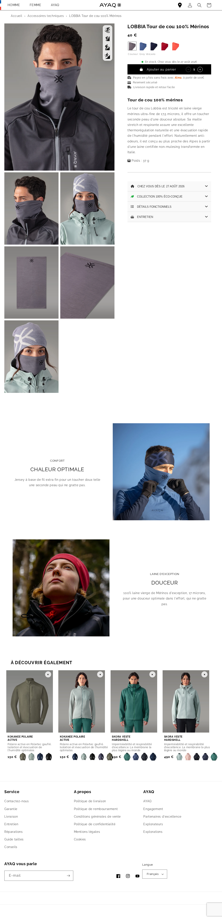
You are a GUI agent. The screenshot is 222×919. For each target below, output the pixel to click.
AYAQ (55, 5)
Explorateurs (153, 824)
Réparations (13, 831)
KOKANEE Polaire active (20, 738)
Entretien (11, 824)
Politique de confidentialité (95, 824)
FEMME (35, 5)
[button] (209, 5)
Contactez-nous (16, 801)
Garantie (10, 809)
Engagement (153, 809)
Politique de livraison (90, 801)
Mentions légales (87, 831)
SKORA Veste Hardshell (121, 738)
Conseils (10, 847)
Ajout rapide (43, 738)
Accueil (16, 16)
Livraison (11, 816)
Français (152, 874)
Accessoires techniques (46, 16)
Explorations (152, 831)
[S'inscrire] (68, 876)
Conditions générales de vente (97, 816)
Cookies (80, 839)
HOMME (14, 5)
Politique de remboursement (96, 809)
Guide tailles (14, 839)
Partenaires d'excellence (162, 816)
